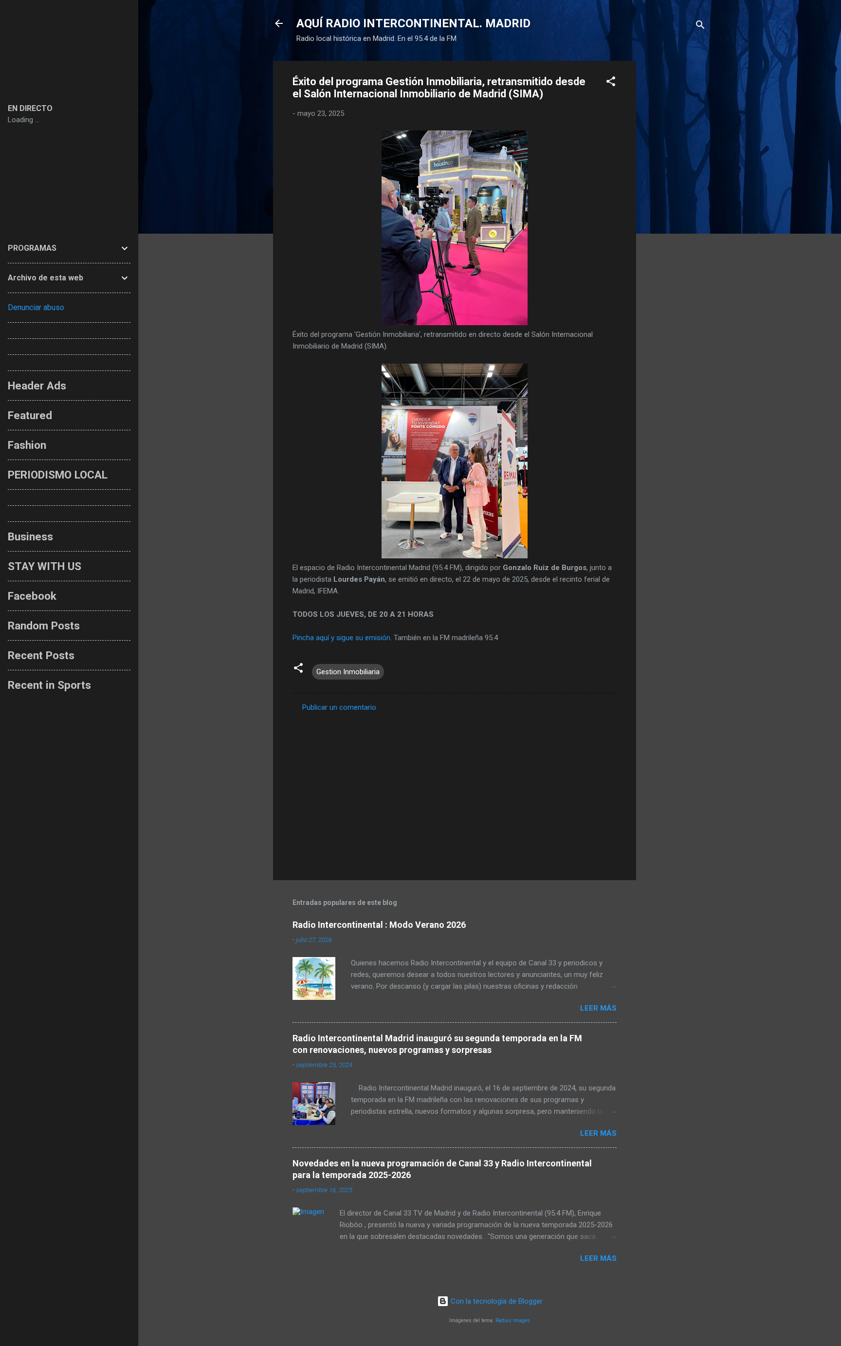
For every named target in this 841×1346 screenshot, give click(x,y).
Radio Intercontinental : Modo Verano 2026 (379, 925)
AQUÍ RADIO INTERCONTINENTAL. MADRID (413, 23)
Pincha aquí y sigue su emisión (341, 637)
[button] (611, 83)
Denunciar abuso (36, 307)
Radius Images (512, 1320)
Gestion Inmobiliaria (348, 671)
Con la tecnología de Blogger (496, 1301)
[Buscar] (700, 26)
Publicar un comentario (339, 707)
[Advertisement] (675, 207)
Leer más (598, 1008)
